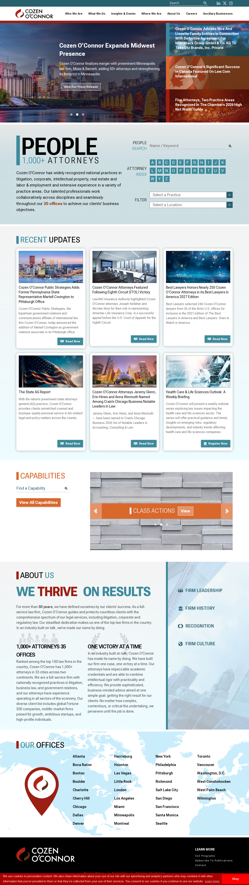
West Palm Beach (211, 790)
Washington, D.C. (211, 773)
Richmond (164, 781)
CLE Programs (205, 856)
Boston (78, 773)
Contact (200, 865)
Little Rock (123, 781)
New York (163, 756)
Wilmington (206, 798)
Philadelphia (166, 765)
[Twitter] (225, 3)
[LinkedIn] (218, 3)
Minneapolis (124, 815)
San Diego (164, 798)
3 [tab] (83, 115)
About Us (173, 13)
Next (227, 511)
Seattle (161, 823)
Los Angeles (124, 798)
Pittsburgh (164, 773)
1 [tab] (71, 115)
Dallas (78, 815)
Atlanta (79, 756)
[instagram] (231, 3)
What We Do (96, 13)
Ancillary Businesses (218, 13)
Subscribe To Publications (214, 860)
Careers (191, 13)
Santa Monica (167, 815)
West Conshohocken (214, 781)
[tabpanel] (85, 72)
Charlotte (80, 790)
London (120, 790)
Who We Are (73, 13)
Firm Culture (200, 643)
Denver (78, 823)
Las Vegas (122, 773)
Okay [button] (235, 878)
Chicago (79, 807)
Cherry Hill (81, 798)
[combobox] (123, 14)
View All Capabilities (38, 502)
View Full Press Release (81, 87)
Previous (96, 511)
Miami (119, 807)
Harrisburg (123, 756)
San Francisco (167, 807)
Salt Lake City (167, 790)
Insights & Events (123, 13)
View (185, 511)
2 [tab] (77, 115)
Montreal (121, 823)
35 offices (53, 203)
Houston (121, 765)
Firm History (200, 608)
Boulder (79, 781)
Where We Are (151, 13)
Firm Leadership (203, 590)
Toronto (203, 756)
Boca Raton (82, 765)
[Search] (205, 3)
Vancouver (205, 765)
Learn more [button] (212, 881)
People (139, 145)
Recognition (199, 626)
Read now (73, 341)
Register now (217, 443)
